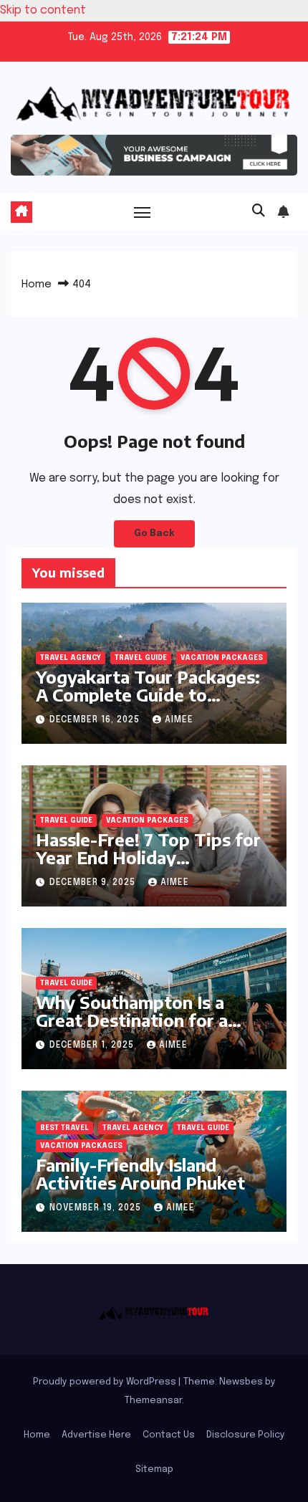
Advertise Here (96, 1435)
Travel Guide (141, 657)
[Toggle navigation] (142, 212)
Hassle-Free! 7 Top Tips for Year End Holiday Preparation (148, 857)
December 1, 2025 (93, 1045)
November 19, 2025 (96, 1208)
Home (36, 284)
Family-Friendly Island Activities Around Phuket (140, 1173)
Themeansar (153, 1400)
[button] (258, 211)
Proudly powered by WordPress (105, 1382)
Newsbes (241, 1382)
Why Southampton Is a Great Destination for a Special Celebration (132, 1019)
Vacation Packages (222, 657)
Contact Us (169, 1435)
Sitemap (154, 1469)
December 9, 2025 (93, 883)
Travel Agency (70, 657)
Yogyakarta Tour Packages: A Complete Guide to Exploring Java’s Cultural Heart (148, 703)
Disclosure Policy (245, 1435)
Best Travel (64, 1128)
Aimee (179, 720)
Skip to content (43, 10)
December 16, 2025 (96, 720)
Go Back (154, 533)
